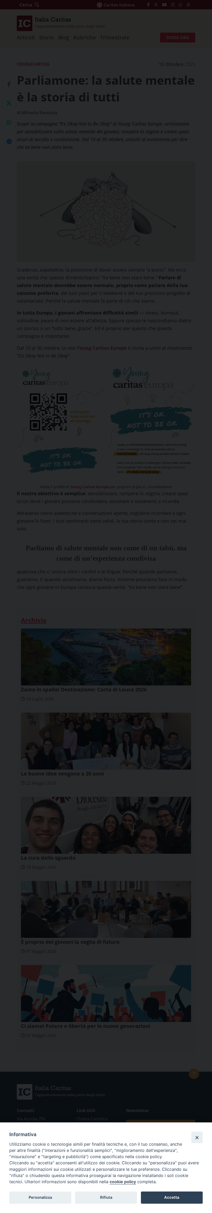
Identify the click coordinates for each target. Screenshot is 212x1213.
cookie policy (123, 1181)
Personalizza (40, 1197)
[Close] (197, 1137)
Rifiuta (106, 1197)
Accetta (171, 1197)
